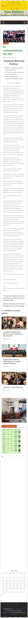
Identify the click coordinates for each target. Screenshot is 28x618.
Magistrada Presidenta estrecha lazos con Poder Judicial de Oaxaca (11, 361)
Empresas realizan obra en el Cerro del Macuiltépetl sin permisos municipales (14, 305)
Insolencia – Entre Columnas (13, 387)
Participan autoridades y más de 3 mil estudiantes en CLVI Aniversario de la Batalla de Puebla (14, 298)
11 (10, 582)
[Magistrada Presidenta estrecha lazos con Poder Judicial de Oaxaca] (14, 345)
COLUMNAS (6, 43)
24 (6, 587)
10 (6, 582)
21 (21, 584)
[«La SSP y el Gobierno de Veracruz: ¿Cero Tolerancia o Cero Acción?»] (14, 317)
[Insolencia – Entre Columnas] (14, 373)
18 (10, 584)
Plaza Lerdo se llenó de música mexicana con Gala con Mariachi (14, 5)
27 (17, 587)
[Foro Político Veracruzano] (14, 11)
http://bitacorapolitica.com (12, 283)
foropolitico (14, 57)
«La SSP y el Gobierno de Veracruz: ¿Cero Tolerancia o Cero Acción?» (13, 334)
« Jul (3, 594)
